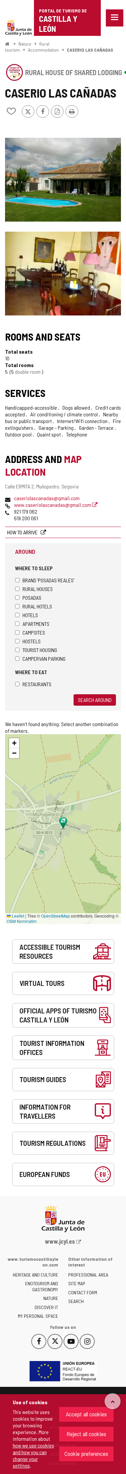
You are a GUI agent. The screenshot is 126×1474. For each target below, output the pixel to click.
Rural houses (38, 589)
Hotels (30, 615)
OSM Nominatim (22, 921)
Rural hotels (37, 606)
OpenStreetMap (55, 916)
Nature (24, 44)
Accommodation (43, 50)
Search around (95, 700)
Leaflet (17, 916)
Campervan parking (44, 658)
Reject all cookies (86, 1433)
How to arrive (23, 532)
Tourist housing (40, 650)
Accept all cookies (86, 1414)
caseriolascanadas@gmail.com (47, 498)
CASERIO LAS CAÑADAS (90, 50)
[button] (14, 743)
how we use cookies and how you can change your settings (33, 1455)
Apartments (36, 624)
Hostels (32, 641)
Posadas (32, 597)
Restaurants (37, 684)
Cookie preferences (86, 1453)
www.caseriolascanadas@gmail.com (53, 505)
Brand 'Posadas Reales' (48, 580)
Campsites (34, 632)
